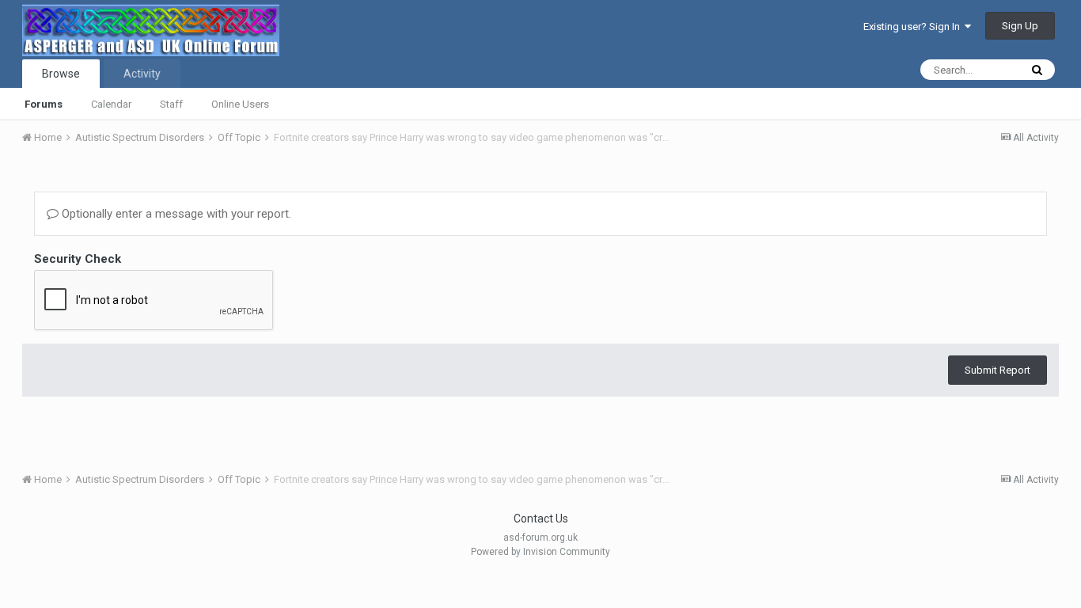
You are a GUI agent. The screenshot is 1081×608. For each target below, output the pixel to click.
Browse (61, 73)
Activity (142, 73)
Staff (171, 104)
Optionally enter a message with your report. (175, 214)
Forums (44, 104)
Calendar (111, 104)
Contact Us (541, 518)
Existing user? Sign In (914, 26)
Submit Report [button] (997, 370)
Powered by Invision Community (540, 551)
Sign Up (1020, 26)
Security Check (77, 259)
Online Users (240, 104)
